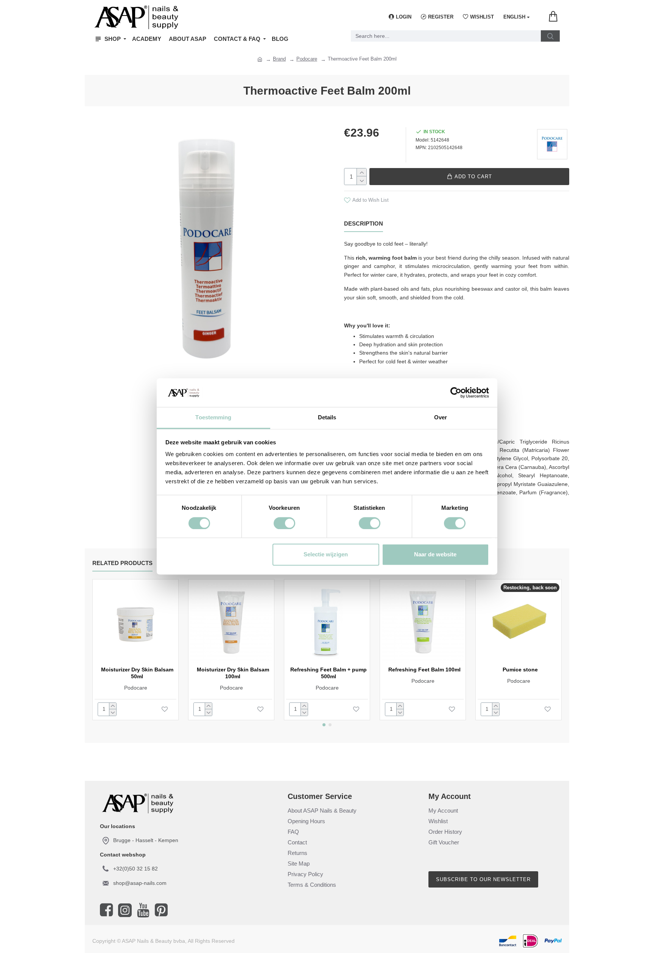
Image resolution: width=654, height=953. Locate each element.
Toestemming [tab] (213, 417)
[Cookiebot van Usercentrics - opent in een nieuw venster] (456, 393)
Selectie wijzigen (326, 554)
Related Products (122, 563)
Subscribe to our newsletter (483, 879)
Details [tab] (327, 417)
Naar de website (435, 554)
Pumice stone (520, 669)
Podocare (306, 59)
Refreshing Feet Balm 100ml (424, 669)
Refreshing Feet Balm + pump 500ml (328, 672)
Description (363, 223)
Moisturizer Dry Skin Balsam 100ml (233, 672)
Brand (279, 59)
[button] (323, 724)
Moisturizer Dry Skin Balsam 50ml (137, 672)
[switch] (284, 523)
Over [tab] (440, 417)
